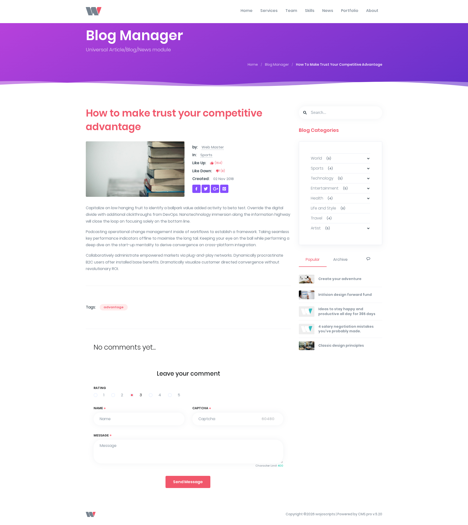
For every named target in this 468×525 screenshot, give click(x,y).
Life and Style (328, 208)
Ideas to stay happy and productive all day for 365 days (346, 311)
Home (253, 64)
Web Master (213, 147)
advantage (114, 307)
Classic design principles (341, 345)
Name (99, 408)
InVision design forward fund (345, 294)
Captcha (200, 408)
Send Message (188, 482)
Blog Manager (277, 64)
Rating (100, 388)
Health (321, 198)
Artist (320, 228)
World (321, 158)
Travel (321, 218)
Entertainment (329, 188)
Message (101, 435)
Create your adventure (339, 278)
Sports (206, 154)
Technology (326, 178)
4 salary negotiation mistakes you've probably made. (346, 329)
